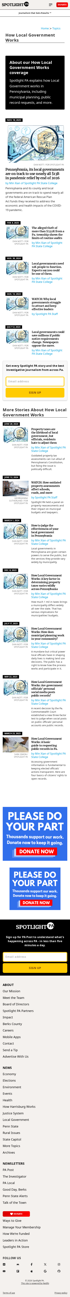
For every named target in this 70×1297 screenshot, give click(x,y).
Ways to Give (12, 1221)
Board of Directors (16, 1004)
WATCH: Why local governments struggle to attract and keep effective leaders (46, 304)
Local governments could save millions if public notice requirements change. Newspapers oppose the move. (48, 338)
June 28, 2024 (11, 423)
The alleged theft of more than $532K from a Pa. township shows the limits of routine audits (48, 233)
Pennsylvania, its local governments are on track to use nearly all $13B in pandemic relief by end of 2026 (34, 173)
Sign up (35, 392)
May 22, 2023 (10, 676)
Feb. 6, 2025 (13, 222)
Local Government (16, 1120)
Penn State (10, 1126)
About (8, 985)
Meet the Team (13, 998)
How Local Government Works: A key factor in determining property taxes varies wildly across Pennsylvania (46, 582)
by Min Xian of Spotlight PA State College (31, 183)
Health (7, 1100)
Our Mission (11, 991)
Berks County (12, 1024)
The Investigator (14, 1176)
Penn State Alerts (15, 1196)
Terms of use (9, 1293)
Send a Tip (10, 1050)
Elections (9, 1080)
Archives (9, 1152)
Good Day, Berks (15, 1190)
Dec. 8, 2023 (10, 570)
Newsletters (14, 1163)
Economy (9, 1074)
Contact (8, 1043)
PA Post (8, 1170)
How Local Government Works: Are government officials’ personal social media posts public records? (47, 688)
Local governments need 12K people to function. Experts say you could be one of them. (48, 268)
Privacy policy (61, 1293)
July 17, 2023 (11, 623)
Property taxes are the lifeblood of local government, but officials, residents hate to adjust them (44, 435)
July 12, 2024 (13, 326)
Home (45, 28)
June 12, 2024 (11, 477)
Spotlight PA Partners (18, 1011)
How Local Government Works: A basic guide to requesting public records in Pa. (46, 744)
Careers (8, 1030)
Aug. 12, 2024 (14, 294)
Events (7, 1094)
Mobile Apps (12, 1037)
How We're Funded (16, 1234)
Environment (12, 1087)
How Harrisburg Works (19, 1107)
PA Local (9, 1183)
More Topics (11, 1146)
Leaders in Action (15, 1240)
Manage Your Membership (22, 1227)
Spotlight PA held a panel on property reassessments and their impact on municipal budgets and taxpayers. (47, 507)
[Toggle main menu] (50, 5)
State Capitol (12, 1139)
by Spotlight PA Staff (45, 314)
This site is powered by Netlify (35, 1283)
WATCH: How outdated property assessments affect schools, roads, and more (46, 487)
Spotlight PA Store (16, 1247)
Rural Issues (11, 1133)
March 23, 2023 (12, 733)
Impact (8, 1017)
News (7, 1068)
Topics (56, 28)
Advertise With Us (16, 1056)
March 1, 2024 (11, 520)
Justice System (13, 1113)
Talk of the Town (14, 1203)
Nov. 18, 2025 (14, 120)
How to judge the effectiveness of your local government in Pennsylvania (45, 530)
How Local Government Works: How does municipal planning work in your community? (47, 633)
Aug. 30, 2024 (14, 258)
